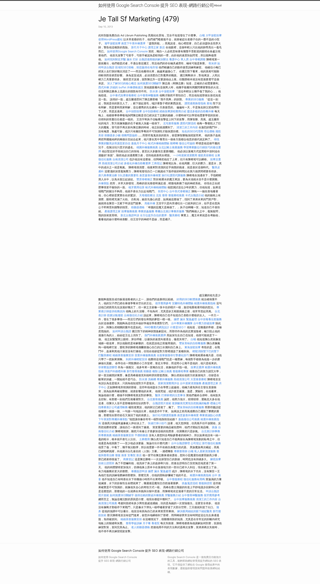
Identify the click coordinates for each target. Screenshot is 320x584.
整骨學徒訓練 (134, 523)
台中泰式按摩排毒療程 (123, 95)
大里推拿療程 (198, 379)
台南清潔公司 (120, 159)
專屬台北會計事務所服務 (169, 211)
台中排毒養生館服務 (210, 319)
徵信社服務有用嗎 (194, 479)
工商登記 (157, 163)
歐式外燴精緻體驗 (158, 143)
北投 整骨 (162, 195)
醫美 (157, 395)
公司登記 (196, 443)
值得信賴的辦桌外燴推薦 (149, 495)
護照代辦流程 (188, 123)
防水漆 (154, 91)
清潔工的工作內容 (187, 127)
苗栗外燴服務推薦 (145, 355)
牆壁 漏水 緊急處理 (185, 319)
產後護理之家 (112, 211)
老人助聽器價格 (140, 527)
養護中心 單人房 (179, 59)
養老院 (156, 523)
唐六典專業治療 (107, 175)
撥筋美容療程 (206, 155)
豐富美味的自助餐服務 (192, 343)
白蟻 (202, 35)
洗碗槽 (152, 379)
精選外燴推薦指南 (205, 303)
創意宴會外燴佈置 (150, 175)
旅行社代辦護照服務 (164, 415)
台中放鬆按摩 (167, 91)
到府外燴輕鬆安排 (136, 359)
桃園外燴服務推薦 (147, 147)
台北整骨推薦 (155, 399)
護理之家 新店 (156, 47)
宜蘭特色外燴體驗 (182, 303)
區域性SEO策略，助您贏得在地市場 (136, 67)
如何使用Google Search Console (127, 51)
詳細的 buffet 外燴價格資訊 (126, 87)
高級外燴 (149, 203)
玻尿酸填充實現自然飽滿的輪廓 (190, 403)
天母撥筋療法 (147, 195)
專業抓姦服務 (146, 211)
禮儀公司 (215, 403)
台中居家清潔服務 (190, 383)
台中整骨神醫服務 (148, 95)
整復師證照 (205, 483)
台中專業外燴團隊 (182, 323)
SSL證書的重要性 (128, 175)
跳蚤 (214, 427)
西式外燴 (103, 87)
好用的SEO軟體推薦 (188, 299)
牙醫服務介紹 (173, 495)
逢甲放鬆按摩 (112, 43)
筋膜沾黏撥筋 (115, 315)
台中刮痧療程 (151, 111)
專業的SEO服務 (194, 99)
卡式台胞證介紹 (194, 195)
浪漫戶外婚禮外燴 (115, 371)
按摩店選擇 (198, 367)
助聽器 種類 (151, 371)
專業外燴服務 (165, 379)
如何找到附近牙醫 (115, 59)
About (218, 5)
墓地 (209, 103)
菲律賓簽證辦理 (107, 367)
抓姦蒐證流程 (190, 483)
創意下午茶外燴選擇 (133, 43)
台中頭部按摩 (134, 111)
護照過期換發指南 (195, 103)
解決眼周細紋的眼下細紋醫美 (194, 511)
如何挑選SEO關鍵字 (149, 83)
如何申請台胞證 (121, 331)
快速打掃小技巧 (157, 423)
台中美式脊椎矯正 (180, 191)
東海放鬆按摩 (192, 347)
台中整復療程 (175, 479)
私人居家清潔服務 (205, 451)
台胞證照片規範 (161, 403)
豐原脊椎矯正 (144, 179)
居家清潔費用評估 (168, 383)
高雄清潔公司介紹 (112, 163)
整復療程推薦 (176, 195)
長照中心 (163, 191)
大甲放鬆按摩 (214, 35)
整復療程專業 (181, 371)
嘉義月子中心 (139, 143)
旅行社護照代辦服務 (174, 175)
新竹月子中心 (139, 47)
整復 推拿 (121, 455)
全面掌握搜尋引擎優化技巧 (173, 355)
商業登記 (128, 459)
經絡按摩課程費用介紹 (173, 111)
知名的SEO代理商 (192, 131)
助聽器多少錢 (112, 135)
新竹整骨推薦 (135, 371)
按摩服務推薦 (129, 211)
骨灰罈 (212, 63)
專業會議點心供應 (210, 415)
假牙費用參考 (163, 303)
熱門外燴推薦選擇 (155, 335)
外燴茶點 (103, 183)
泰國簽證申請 (139, 471)
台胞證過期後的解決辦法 (153, 59)
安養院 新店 (135, 455)
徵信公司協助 (187, 143)
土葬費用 (144, 439)
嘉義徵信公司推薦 (189, 419)
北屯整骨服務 (171, 123)
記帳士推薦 (165, 371)
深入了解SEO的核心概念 (121, 83)
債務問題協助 (129, 135)
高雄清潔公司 (182, 379)
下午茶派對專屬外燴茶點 (113, 419)
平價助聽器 (141, 435)
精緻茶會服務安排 (123, 355)
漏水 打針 (132, 59)
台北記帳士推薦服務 (171, 147)
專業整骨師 (180, 451)
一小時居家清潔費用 (185, 155)
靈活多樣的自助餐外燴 (200, 111)
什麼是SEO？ (178, 327)
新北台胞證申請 (129, 215)
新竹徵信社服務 (211, 443)
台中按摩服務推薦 (185, 499)
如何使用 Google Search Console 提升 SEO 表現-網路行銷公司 (156, 5)
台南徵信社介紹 (133, 315)
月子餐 (147, 523)
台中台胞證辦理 (180, 443)
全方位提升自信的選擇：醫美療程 (160, 215)
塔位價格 (209, 131)
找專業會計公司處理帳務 (113, 407)
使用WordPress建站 (110, 39)
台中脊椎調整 (198, 59)
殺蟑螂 (174, 143)
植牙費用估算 (136, 187)
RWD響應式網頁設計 (156, 327)
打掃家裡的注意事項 (173, 395)
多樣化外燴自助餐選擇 (138, 163)
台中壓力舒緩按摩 (204, 323)
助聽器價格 (137, 207)
